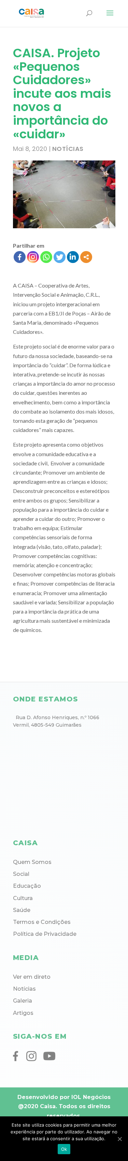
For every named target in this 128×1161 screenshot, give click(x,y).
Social (21, 874)
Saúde (21, 910)
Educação (27, 886)
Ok (64, 1149)
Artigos (23, 1013)
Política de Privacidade (44, 934)
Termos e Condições (42, 922)
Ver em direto (32, 977)
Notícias (68, 148)
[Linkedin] (73, 257)
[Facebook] (20, 257)
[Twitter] (60, 257)
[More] (86, 257)
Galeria (22, 1000)
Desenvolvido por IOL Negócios (64, 1097)
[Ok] (119, 1138)
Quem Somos (32, 862)
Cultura (23, 898)
